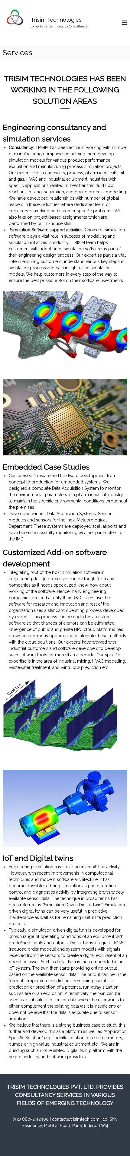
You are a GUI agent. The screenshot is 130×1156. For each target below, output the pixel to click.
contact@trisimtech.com (75, 1119)
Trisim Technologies (56, 20)
